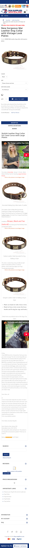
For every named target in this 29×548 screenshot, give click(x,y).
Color (3, 74)
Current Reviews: (5, 112)
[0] (25, 12)
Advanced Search (7, 457)
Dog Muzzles (7, 499)
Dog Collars (8, 20)
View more (6, 473)
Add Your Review (15, 112)
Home (3, 20)
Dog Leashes (7, 501)
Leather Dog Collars (15, 20)
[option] (14, 57)
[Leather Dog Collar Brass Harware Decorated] (14, 191)
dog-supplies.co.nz (19, 536)
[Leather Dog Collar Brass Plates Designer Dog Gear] (14, 283)
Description (14, 122)
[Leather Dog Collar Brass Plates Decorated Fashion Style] (14, 242)
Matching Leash (5, 86)
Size (2, 80)
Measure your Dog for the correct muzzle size (15, 492)
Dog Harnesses (7, 496)
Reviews (14, 128)
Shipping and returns (14, 125)
